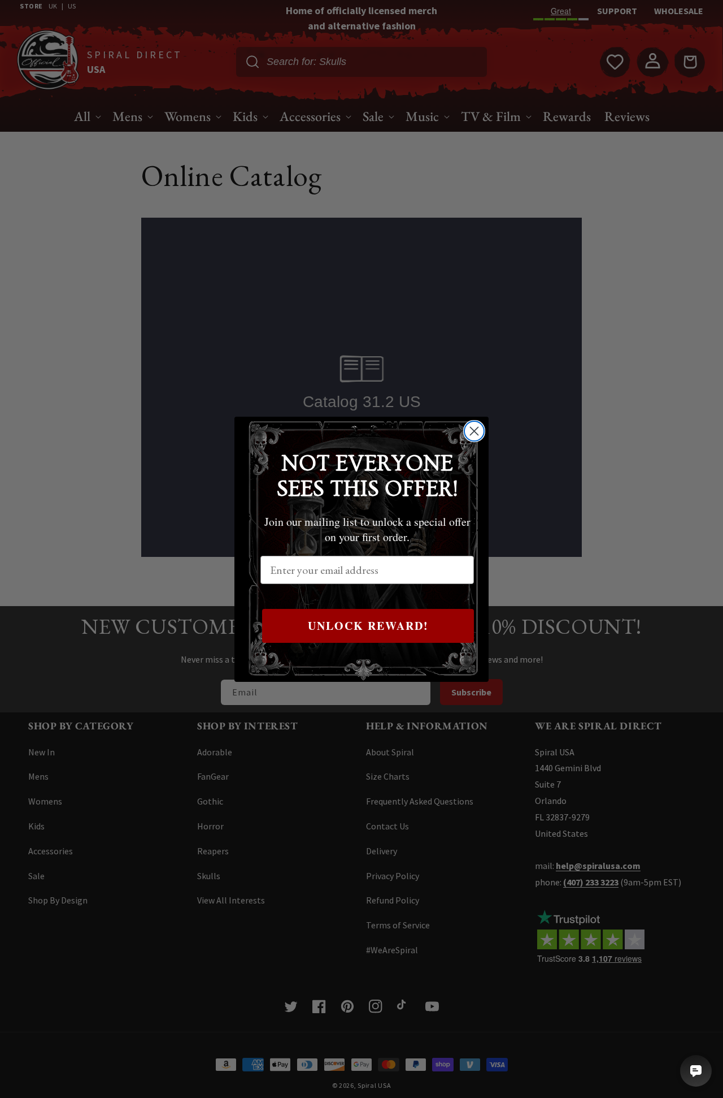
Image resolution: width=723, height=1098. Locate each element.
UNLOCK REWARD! (368, 625)
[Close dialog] (474, 431)
